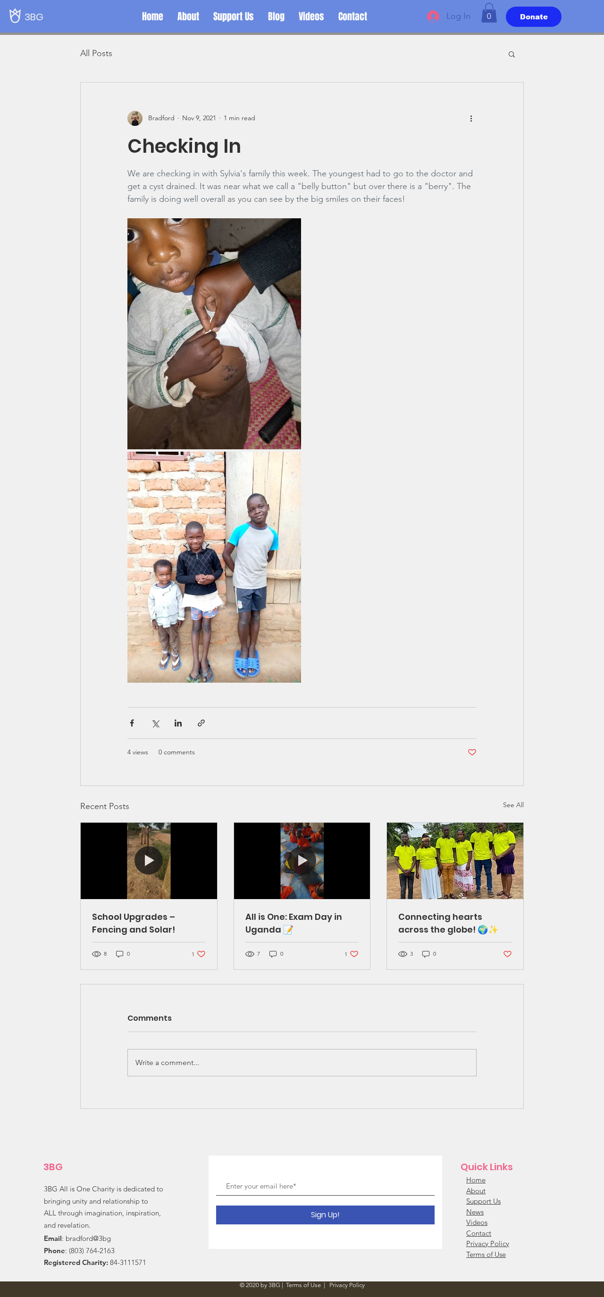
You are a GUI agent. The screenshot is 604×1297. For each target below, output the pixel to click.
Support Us (483, 1201)
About (476, 1190)
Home (476, 1179)
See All (513, 805)
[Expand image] (214, 333)
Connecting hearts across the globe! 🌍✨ (448, 923)
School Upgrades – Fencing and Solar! (133, 923)
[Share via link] (201, 723)
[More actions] (471, 118)
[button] (489, 13)
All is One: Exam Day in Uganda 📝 (293, 923)
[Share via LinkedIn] (178, 723)
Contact (478, 1233)
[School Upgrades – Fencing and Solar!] (149, 861)
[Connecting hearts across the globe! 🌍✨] (455, 861)
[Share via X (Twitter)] (155, 723)
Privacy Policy (487, 1243)
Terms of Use (486, 1254)
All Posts (96, 53)
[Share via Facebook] (131, 723)
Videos (476, 1222)
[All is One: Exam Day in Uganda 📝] (302, 861)
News (475, 1211)
